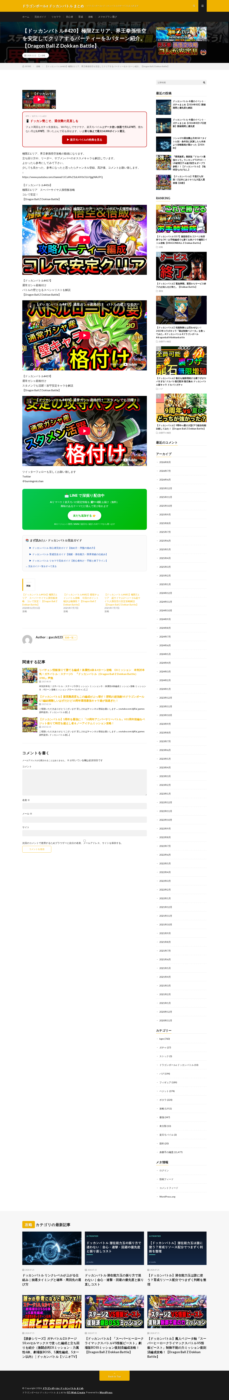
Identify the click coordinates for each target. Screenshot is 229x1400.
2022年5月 (165, 863)
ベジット (164, 1091)
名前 (26, 800)
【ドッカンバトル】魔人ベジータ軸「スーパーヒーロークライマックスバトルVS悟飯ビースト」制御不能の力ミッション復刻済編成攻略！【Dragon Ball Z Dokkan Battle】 (176, 1347)
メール (27, 813)
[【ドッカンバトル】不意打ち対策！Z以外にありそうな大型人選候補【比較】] (163, 182)
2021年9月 (165, 933)
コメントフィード (168, 1187)
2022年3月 (165, 880)
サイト (25, 827)
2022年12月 (165, 802)
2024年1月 (165, 689)
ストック (164, 1056)
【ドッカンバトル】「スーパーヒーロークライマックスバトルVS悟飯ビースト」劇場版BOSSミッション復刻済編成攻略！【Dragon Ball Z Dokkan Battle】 (114, 1345)
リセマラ (56, 16)
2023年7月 (165, 741)
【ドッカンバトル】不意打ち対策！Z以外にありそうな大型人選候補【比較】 (189, 179)
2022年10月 (165, 819)
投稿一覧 (69, 637)
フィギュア (165, 1082)
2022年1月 (165, 898)
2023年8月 (165, 732)
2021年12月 (165, 907)
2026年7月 (165, 470)
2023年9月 (165, 723)
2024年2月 (165, 680)
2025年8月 (165, 523)
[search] (204, 82)
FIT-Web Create (76, 1392)
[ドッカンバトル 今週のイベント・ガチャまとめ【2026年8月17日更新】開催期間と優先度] (163, 125)
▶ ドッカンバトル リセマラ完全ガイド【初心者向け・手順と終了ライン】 (68, 560)
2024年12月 (165, 593)
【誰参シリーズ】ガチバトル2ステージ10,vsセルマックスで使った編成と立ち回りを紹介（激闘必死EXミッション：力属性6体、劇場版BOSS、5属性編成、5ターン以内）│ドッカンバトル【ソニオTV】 (51, 1347)
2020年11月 (165, 1020)
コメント (27, 766)
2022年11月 (165, 811)
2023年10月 (165, 715)
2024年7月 (165, 636)
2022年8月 (165, 837)
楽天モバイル (166, 1134)
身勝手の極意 (165, 341)
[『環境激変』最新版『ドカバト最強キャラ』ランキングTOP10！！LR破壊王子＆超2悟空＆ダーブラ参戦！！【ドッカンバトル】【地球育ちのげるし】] (163, 162)
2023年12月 (165, 697)
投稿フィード (166, 1179)
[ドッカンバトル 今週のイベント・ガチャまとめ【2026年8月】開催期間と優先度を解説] (163, 107)
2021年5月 (165, 968)
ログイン (164, 1170)
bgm (161, 1038)
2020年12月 (165, 1011)
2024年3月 (165, 671)
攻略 (90, 16)
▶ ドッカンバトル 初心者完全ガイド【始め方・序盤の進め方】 (62, 548)
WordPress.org (167, 1196)
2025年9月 (165, 514)
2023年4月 (165, 767)
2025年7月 (165, 531)
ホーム (25, 16)
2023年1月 (165, 793)
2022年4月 (165, 872)
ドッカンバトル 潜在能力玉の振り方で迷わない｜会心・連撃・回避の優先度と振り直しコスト (114, 1279)
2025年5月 (165, 549)
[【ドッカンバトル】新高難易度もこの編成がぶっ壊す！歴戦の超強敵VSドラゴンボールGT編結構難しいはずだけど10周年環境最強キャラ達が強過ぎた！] (29, 702)
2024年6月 (165, 645)
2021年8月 (165, 941)
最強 (161, 291)
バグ (161, 389)
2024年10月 (165, 610)
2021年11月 (165, 915)
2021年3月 (165, 985)
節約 (161, 1143)
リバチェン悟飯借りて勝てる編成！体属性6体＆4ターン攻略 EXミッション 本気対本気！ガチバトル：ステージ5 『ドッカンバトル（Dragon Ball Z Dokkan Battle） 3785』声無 (92, 673)
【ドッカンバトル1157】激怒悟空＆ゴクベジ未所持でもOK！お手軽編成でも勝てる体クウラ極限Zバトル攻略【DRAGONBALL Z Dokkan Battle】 (181, 239)
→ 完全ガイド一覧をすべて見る (41, 566)
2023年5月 (165, 758)
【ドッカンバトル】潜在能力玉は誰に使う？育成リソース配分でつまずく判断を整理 (176, 1279)
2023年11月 (165, 706)
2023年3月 (165, 776)
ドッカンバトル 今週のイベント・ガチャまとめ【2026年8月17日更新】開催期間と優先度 (189, 123)
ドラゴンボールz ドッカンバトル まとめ (63, 1388)
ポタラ (162, 1099)
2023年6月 (165, 750)
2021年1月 (165, 1003)
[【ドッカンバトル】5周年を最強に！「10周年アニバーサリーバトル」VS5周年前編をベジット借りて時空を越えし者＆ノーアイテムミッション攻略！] (29, 724)
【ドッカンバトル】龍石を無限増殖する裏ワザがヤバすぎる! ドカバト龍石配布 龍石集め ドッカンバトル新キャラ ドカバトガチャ (181, 381)
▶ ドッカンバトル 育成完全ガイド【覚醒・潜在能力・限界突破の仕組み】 (68, 554)
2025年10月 (165, 505)
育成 (80, 16)
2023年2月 (165, 784)
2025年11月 (165, 497)
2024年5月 (165, 654)
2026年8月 (165, 462)
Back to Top (114, 1376)
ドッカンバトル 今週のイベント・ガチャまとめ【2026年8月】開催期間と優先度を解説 (189, 104)
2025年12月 (165, 488)
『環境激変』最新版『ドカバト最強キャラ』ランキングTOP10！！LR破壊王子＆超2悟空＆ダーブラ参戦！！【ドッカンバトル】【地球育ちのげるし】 (189, 163)
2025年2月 (165, 575)
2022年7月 (165, 846)
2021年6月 (165, 959)
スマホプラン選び (107, 16)
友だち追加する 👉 (84, 515)
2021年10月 (165, 924)
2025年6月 (165, 540)
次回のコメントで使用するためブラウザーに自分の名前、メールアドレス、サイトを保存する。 (72, 843)
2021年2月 (165, 994)
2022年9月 (165, 828)
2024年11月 (165, 601)
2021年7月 (165, 950)
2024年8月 (165, 627)
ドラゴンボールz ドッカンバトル (176, 1064)
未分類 (162, 1126)
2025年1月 (165, 584)
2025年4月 (165, 558)
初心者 (69, 16)
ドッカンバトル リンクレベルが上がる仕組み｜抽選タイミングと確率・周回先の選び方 (51, 1279)
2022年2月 (165, 889)
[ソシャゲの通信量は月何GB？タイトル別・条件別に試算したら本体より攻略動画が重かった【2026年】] (163, 144)
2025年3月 (165, 566)
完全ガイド (40, 16)
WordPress (106, 1392)
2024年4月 (165, 662)
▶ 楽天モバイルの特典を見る (84, 139)
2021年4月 (165, 976)
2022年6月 (165, 854)
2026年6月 (165, 479)
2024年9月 (165, 619)
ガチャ (162, 1047)
